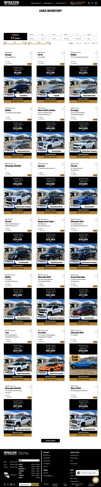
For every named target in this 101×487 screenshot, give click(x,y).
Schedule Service (74, 455)
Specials (45, 466)
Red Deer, (20, 454)
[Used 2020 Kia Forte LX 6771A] (50, 87)
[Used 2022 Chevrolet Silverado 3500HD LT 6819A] (18, 198)
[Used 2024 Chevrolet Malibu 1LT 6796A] (83, 87)
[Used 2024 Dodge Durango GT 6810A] (83, 142)
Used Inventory (47, 3)
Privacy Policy (65, 484)
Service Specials (74, 458)
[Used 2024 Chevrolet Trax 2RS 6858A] (18, 365)
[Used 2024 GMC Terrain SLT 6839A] (83, 198)
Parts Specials (73, 463)
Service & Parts (60, 3)
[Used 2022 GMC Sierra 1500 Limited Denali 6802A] (50, 142)
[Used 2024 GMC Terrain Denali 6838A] (18, 253)
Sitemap (46, 484)
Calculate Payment (17, 99)
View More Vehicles (50, 440)
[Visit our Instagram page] (14, 484)
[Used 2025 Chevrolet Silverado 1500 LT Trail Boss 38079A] (83, 365)
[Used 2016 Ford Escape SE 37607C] (18, 87)
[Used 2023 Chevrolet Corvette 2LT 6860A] (50, 365)
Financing (45, 472)
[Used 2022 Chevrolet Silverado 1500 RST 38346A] (50, 309)
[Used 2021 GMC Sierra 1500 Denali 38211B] (83, 420)
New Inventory (35, 3)
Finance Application (48, 475)
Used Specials (46, 463)
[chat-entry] (95, 480)
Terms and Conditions (55, 484)
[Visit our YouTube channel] (11, 484)
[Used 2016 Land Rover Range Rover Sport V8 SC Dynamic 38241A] (50, 253)
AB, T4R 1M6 (26, 454)
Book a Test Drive (19, 101)
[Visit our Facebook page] (5, 484)
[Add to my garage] (30, 53)
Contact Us (73, 475)
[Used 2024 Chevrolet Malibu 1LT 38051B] (18, 309)
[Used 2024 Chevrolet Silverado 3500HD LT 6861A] (18, 420)
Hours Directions (74, 481)
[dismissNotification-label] (98, 470)
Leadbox (90, 485)
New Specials (46, 458)
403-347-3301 (13, 462)
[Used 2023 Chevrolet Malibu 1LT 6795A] (18, 142)
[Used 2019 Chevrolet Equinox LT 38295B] (50, 198)
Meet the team (74, 478)
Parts (71, 460)
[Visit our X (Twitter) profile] (8, 484)
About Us (72, 472)
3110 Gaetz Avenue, (23, 452)
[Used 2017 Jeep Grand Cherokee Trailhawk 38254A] (83, 309)
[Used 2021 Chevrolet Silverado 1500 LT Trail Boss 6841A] (83, 253)
